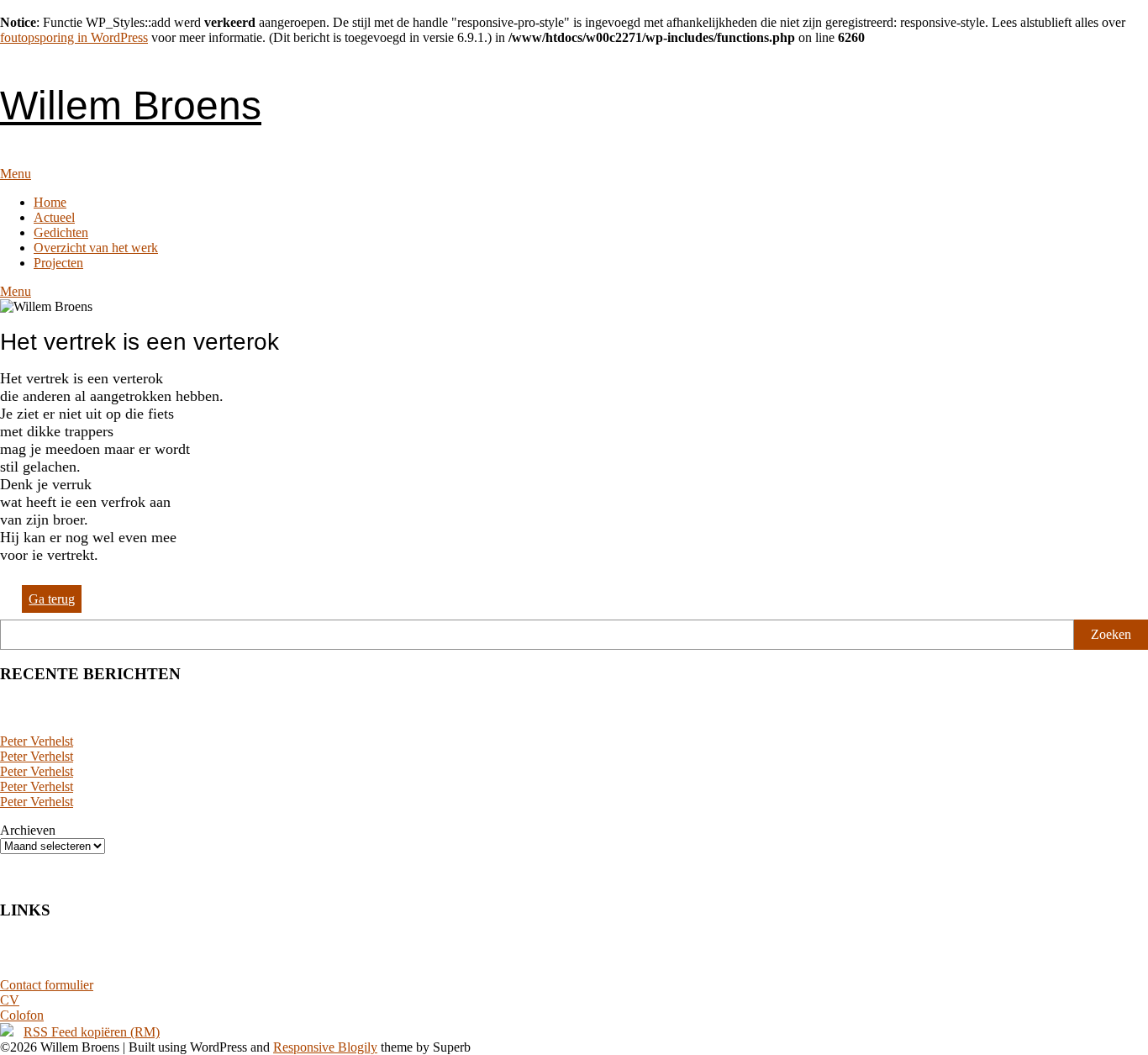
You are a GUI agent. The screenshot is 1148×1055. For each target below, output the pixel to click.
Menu (15, 173)
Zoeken (1111, 634)
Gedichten (61, 232)
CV (9, 1000)
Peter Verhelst (36, 741)
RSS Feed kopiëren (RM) (92, 1032)
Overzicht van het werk (96, 247)
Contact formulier (46, 985)
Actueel (54, 217)
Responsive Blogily (325, 1047)
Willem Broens (130, 105)
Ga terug (52, 599)
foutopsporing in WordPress (74, 37)
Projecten (58, 263)
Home (50, 202)
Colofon (22, 1015)
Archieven (27, 830)
